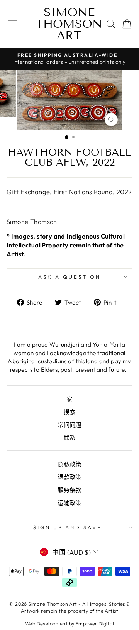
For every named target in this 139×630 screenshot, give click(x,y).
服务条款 (69, 489)
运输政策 (69, 502)
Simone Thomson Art (69, 23)
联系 (70, 437)
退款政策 (69, 477)
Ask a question (69, 277)
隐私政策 (69, 464)
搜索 (70, 411)
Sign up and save (67, 527)
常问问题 (69, 424)
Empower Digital (95, 623)
